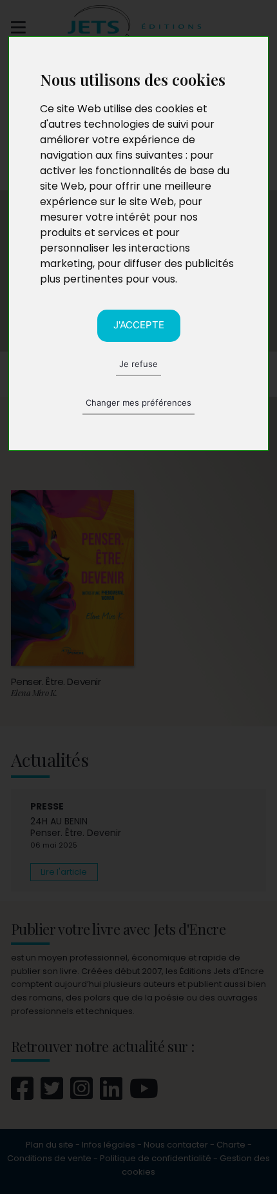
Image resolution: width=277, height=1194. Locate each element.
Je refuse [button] (138, 364)
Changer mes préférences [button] (138, 402)
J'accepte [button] (138, 325)
